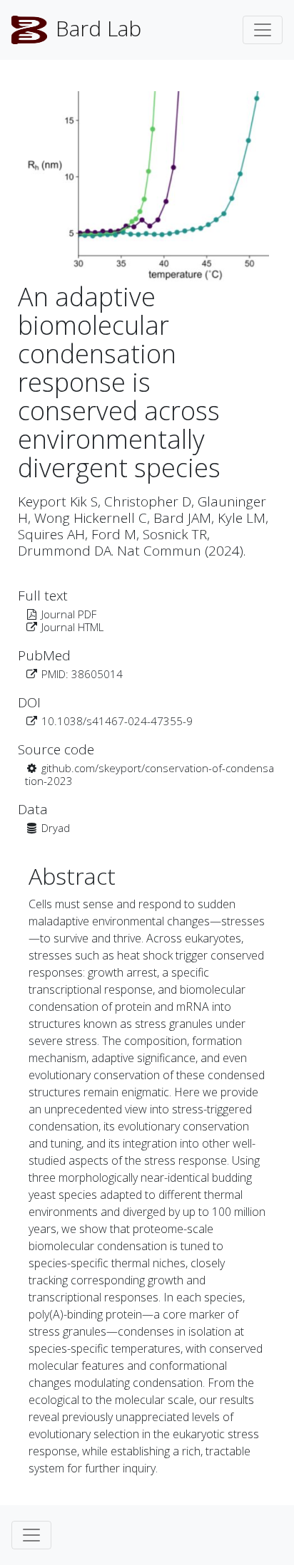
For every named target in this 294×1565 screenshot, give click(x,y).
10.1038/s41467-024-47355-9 (117, 721)
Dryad (55, 828)
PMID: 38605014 (82, 674)
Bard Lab (95, 28)
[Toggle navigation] (263, 30)
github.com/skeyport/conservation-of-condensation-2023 (149, 774)
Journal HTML (72, 627)
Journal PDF (68, 614)
